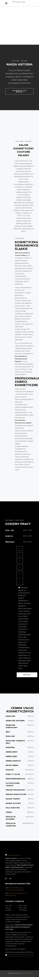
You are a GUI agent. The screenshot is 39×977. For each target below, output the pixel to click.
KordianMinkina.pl (26, 973)
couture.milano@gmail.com (18, 893)
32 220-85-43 (12, 895)
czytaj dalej (19, 238)
